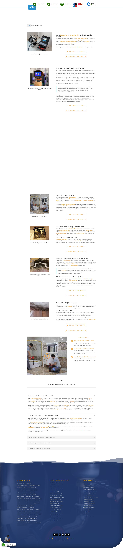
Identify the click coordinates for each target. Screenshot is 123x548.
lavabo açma (31, 505)
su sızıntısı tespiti (38, 514)
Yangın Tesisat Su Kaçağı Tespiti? (56, 499)
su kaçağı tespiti (70, 47)
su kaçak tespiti (37, 509)
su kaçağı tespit (35, 511)
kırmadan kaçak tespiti (36, 498)
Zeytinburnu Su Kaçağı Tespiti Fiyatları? (57, 497)
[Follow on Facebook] (74, 4)
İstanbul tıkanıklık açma (22, 525)
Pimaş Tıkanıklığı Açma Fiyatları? (89, 495)
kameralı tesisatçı (21, 496)
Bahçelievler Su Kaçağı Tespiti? (55, 509)
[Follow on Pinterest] (76, 6)
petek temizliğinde (80, 233)
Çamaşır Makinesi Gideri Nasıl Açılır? (56, 493)
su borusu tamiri (29, 509)
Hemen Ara (33, 12)
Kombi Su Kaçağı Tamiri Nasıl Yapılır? (56, 482)
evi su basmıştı (52, 399)
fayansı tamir (53, 401)
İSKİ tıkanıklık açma (21, 520)
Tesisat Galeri (85, 513)
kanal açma (28, 496)
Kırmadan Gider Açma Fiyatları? (89, 501)
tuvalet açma (34, 516)
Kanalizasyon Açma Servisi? (89, 499)
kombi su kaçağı (27, 498)
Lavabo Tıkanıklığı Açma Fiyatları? (90, 493)
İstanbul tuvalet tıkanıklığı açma (34, 522)
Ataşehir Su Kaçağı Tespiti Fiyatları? (56, 517)
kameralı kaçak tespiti (31, 494)
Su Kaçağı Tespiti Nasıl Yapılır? (88, 485)
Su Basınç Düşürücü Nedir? (54, 486)
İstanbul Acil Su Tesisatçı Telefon (88, 515)
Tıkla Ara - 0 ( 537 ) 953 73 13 (77, 51)
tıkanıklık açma (20, 518)
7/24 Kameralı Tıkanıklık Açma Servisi (84, 348)
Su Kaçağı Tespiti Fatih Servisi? (55, 515)
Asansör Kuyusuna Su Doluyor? (61, 176)
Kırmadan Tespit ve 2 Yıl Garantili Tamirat (85, 357)
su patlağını (33, 401)
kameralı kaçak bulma (21, 494)
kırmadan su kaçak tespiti (22, 500)
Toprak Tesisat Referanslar (87, 509)
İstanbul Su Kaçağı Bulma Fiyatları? (89, 487)
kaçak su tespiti (35, 496)
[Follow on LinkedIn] (74, 6)
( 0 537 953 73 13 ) (78, 47)
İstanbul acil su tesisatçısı (32, 520)
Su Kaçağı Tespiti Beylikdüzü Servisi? (56, 505)
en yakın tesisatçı (21, 492)
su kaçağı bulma (27, 511)
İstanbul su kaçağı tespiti (22, 522)
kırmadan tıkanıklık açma (22, 505)
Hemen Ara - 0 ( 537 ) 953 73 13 (77, 56)
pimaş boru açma (21, 509)
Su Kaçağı (58, 178)
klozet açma (20, 498)
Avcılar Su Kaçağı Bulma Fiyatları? (56, 507)
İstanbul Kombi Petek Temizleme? (89, 507)
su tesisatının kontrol (62, 402)
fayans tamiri (91, 405)
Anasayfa (29, 25)
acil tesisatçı (28, 483)
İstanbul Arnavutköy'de (36, 398)
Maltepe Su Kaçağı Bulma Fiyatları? (56, 489)
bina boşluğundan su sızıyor (34, 485)
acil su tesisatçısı (20, 483)
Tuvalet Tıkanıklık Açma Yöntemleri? (90, 491)
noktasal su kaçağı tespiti (22, 507)
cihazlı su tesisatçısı (31, 487)
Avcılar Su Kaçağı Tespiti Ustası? (55, 511)
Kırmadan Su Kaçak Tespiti (69, 35)
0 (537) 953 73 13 (83, 337)
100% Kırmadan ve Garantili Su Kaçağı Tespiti (84, 341)
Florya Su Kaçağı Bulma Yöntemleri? (56, 495)
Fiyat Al (43, 12)
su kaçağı (72, 401)
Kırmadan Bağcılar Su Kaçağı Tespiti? (56, 484)
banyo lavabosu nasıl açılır (22, 485)
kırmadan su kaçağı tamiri (22, 503)
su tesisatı (63, 408)
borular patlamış (44, 399)
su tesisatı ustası (26, 516)
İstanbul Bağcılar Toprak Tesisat (55, 520)
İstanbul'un (66, 405)
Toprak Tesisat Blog (86, 511)
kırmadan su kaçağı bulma (34, 500)
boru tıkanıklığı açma (21, 487)
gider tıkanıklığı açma (30, 492)
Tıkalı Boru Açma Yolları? (88, 505)
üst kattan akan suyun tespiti (31, 518)
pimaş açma (31, 507)
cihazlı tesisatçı (20, 489)
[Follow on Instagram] (79, 4)
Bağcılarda (56, 405)
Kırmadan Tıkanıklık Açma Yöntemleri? (89, 489)
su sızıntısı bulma (29, 514)
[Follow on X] (76, 4)
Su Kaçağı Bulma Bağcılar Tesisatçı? (56, 513)
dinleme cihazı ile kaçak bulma (31, 489)
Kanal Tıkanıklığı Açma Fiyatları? (89, 503)
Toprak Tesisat (85, 483)
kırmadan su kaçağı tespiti (34, 503)
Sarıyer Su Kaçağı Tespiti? (54, 503)
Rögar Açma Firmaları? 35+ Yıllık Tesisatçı (91, 497)
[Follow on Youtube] (81, 4)
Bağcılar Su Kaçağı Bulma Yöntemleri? (56, 501)
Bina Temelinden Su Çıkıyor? (55, 491)
